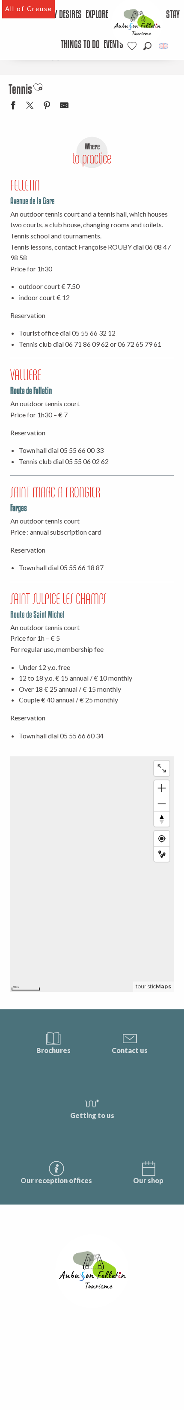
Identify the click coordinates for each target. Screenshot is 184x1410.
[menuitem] (65, 15)
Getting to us (92, 1115)
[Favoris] (133, 46)
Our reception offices (56, 1180)
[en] (164, 46)
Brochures (53, 1050)
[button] (147, 46)
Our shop (148, 1180)
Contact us (130, 1050)
